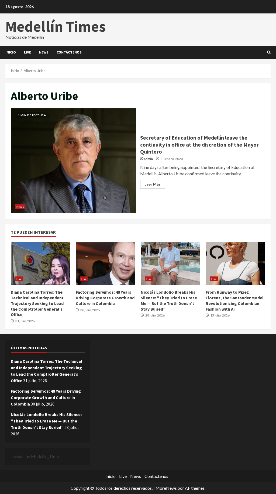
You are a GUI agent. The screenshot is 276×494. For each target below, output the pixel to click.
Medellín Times (55, 26)
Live (27, 52)
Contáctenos (69, 52)
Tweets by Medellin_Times (36, 456)
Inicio (10, 52)
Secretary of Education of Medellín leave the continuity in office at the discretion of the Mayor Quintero (73, 160)
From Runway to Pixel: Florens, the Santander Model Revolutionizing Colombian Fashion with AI (235, 263)
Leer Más (152, 184)
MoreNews (166, 488)
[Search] (269, 52)
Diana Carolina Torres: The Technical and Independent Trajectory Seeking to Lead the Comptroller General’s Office (40, 263)
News (44, 52)
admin (148, 159)
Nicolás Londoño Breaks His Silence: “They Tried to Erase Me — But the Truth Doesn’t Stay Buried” (170, 263)
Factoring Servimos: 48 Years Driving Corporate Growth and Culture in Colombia (105, 263)
